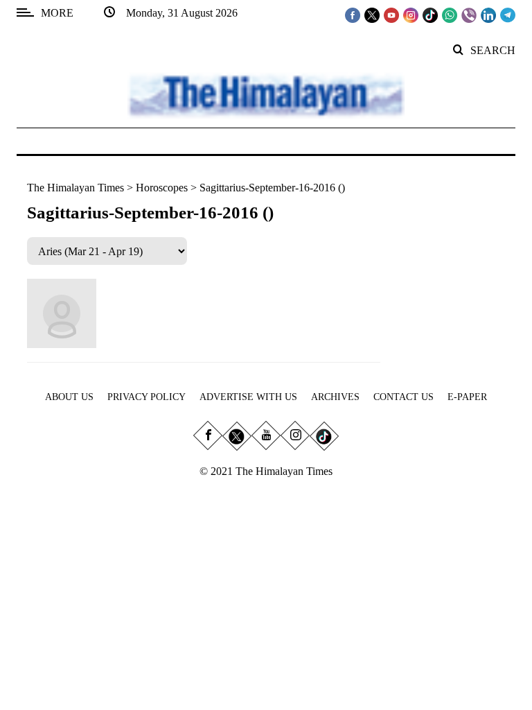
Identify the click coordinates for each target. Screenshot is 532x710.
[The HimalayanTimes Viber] (469, 14)
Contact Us (403, 397)
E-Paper (467, 397)
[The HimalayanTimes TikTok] (430, 14)
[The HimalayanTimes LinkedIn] (488, 14)
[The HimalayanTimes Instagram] (410, 14)
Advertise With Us (248, 397)
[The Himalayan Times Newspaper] (266, 95)
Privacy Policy (146, 397)
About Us (69, 397)
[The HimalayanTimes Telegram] (507, 14)
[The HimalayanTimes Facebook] (352, 14)
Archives (335, 397)
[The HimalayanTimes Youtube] (391, 14)
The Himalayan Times (75, 187)
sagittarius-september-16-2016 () (272, 187)
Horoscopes (162, 187)
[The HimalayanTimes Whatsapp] (449, 14)
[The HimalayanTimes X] (372, 14)
